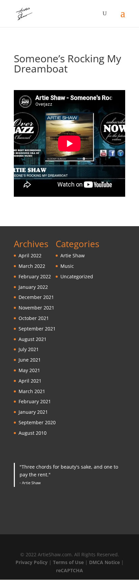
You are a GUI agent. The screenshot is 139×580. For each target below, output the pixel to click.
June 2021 (30, 360)
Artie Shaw (72, 255)
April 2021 (30, 381)
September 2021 (37, 328)
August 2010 (33, 433)
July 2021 (29, 349)
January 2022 (33, 287)
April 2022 (30, 255)
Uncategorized (76, 276)
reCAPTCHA (69, 570)
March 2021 (32, 391)
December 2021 (36, 297)
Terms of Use (68, 562)
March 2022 (32, 266)
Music (67, 266)
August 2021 (33, 339)
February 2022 (35, 276)
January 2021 (33, 412)
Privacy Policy (32, 562)
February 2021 (35, 401)
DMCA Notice (104, 562)
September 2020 (37, 422)
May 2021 (29, 370)
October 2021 (34, 318)
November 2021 (36, 307)
